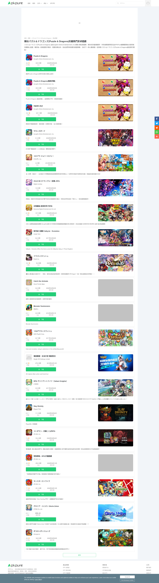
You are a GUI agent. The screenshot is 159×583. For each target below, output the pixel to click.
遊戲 (29, 38)
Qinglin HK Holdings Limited (42, 359)
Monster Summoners (42, 306)
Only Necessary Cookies (127, 580)
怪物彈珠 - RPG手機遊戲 (43, 456)
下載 (42, 69)
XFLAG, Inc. (37, 434)
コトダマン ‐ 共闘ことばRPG (44, 431)
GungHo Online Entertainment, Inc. (44, 59)
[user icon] (148, 3)
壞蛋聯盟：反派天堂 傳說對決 (45, 356)
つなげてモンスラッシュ (43, 331)
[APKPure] (15, 3)
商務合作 (148, 573)
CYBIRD (36, 384)
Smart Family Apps (39, 284)
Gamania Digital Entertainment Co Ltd (45, 209)
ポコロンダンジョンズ (42, 531)
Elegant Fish (37, 409)
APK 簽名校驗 (67, 570)
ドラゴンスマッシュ (41, 256)
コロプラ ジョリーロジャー (44, 156)
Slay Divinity (38, 406)
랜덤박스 (36, 309)
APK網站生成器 (107, 570)
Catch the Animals (41, 281)
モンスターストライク (42, 481)
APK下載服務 (66, 573)
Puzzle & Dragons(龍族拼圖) (44, 81)
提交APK (105, 573)
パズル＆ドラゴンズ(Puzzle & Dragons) (41, 38)
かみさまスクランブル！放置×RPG (47, 181)
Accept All (127, 577)
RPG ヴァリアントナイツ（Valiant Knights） (51, 381)
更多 (79, 555)
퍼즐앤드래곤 (38, 106)
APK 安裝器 (66, 567)
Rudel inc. (36, 259)
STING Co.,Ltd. (38, 509)
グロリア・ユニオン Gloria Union (46, 506)
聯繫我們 (148, 570)
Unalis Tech (37, 234)
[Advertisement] (79, 23)
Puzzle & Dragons (41, 56)
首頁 (25, 38)
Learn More (38, 579)
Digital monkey (38, 184)
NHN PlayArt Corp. (39, 334)
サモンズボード (39, 131)
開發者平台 (105, 567)
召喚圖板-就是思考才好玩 (43, 206)
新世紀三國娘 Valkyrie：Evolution (46, 231)
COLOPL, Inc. (38, 159)
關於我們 (148, 567)
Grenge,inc (37, 534)
